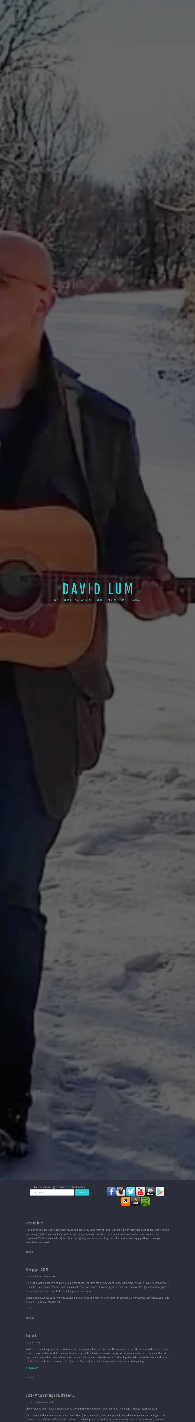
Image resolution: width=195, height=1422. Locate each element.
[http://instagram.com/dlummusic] (121, 1191)
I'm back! (32, 1336)
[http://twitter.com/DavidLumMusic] (131, 1191)
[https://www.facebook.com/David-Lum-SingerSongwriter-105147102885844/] (111, 1191)
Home (56, 599)
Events (100, 599)
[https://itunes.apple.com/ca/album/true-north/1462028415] (150, 1191)
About (67, 599)
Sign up (82, 1192)
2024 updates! (35, 1223)
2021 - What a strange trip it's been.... (50, 1395)
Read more (32, 1368)
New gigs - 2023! (37, 1270)
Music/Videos (83, 599)
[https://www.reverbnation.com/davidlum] (135, 1201)
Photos (112, 599)
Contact (137, 599)
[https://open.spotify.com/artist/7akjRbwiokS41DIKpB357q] (145, 1201)
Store (124, 599)
